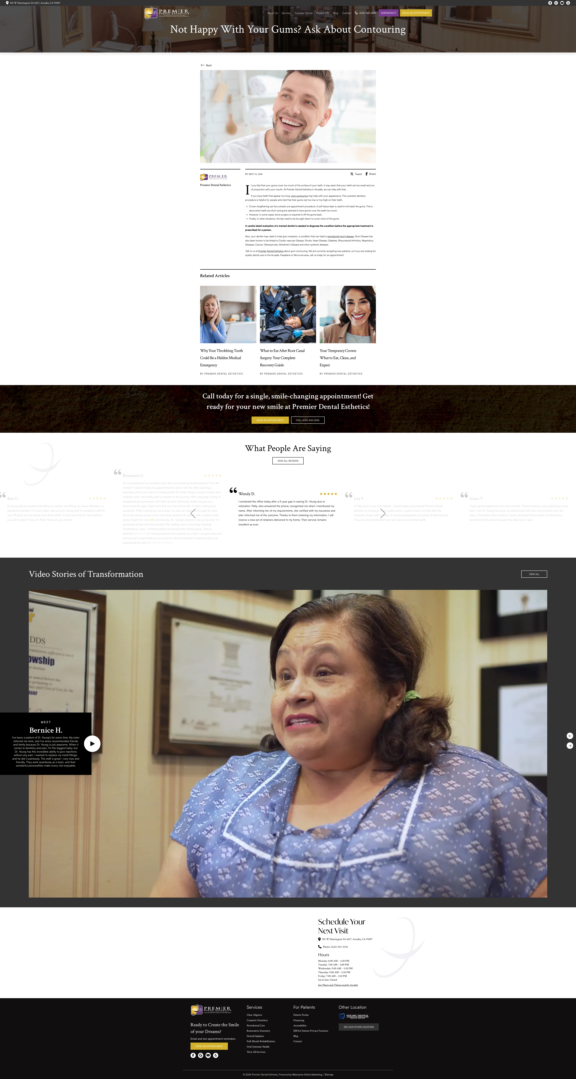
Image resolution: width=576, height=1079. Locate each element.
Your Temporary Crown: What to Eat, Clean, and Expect (338, 358)
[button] (92, 743)
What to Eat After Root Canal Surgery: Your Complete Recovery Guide (282, 358)
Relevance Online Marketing (307, 1074)
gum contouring (299, 195)
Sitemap (329, 1074)
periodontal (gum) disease (340, 236)
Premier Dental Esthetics (271, 251)
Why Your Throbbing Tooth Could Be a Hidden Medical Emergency (221, 358)
